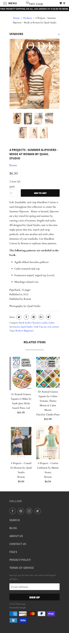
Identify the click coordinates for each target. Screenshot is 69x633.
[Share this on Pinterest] (33, 317)
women (55, 326)
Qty (12, 186)
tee (45, 326)
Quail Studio (26, 326)
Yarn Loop (20, 604)
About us (16, 536)
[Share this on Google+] (41, 317)
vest (49, 326)
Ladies (45, 322)
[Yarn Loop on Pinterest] (21, 511)
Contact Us (17, 544)
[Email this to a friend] (48, 317)
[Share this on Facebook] (26, 317)
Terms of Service (21, 568)
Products (27, 18)
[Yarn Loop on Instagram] (30, 511)
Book (21, 322)
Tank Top (38, 326)
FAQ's (13, 552)
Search (14, 520)
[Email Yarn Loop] (38, 511)
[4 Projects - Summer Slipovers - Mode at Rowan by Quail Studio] (34, 74)
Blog (13, 528)
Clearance (36, 322)
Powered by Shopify (17, 607)
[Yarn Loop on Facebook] (13, 511)
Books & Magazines (24, 330)
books (27, 322)
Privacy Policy (20, 560)
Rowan (13, 165)
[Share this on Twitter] (18, 317)
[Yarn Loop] (34, 3)
